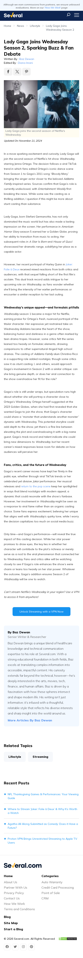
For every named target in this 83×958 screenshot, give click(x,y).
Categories (50, 876)
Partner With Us (15, 887)
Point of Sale (51, 893)
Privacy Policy (14, 893)
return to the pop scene (36, 486)
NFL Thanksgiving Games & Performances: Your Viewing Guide (43, 796)
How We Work (14, 904)
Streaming (40, 757)
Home (7, 26)
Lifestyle (35, 26)
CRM (45, 898)
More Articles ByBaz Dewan (30, 720)
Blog (7, 917)
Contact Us (12, 898)
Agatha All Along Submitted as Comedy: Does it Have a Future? (43, 825)
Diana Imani (25, 63)
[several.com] (13, 15)
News (20, 26)
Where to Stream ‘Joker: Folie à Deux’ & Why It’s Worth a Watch (42, 811)
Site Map (11, 923)
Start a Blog (13, 929)
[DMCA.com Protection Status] (67, 939)
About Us (10, 882)
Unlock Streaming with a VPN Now (41, 611)
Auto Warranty (52, 882)
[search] (68, 14)
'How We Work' (52, 7)
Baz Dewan (26, 59)
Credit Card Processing (58, 887)
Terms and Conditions (19, 909)
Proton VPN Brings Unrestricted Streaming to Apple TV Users (42, 840)
